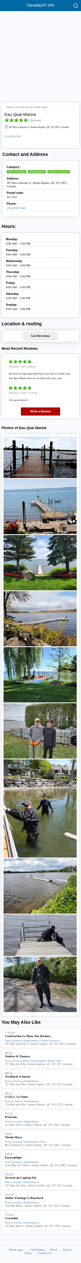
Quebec (10, 107)
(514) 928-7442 (13, 136)
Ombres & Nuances (17, 1056)
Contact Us (45, 1253)
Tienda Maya (13, 1137)
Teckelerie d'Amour (17, 1076)
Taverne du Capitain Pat (20, 1177)
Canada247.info (40, 5)
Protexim (11, 1117)
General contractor (58, 171)
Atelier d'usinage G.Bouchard (24, 1198)
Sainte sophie (41, 107)
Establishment (36, 171)
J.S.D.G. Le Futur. (17, 1096)
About (53, 1249)
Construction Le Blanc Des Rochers (28, 1036)
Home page (16, 1249)
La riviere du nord (24, 107)
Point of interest (16, 171)
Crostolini (11, 1218)
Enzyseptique (13, 1157)
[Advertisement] (40, 55)
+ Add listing (36, 1249)
